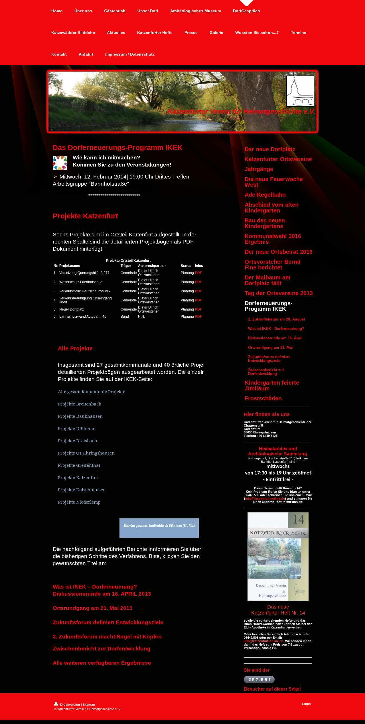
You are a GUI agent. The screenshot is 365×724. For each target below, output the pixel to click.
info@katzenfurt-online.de (265, 498)
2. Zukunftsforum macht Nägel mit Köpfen (107, 637)
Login (306, 703)
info (247, 641)
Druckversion (70, 704)
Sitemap (89, 704)
